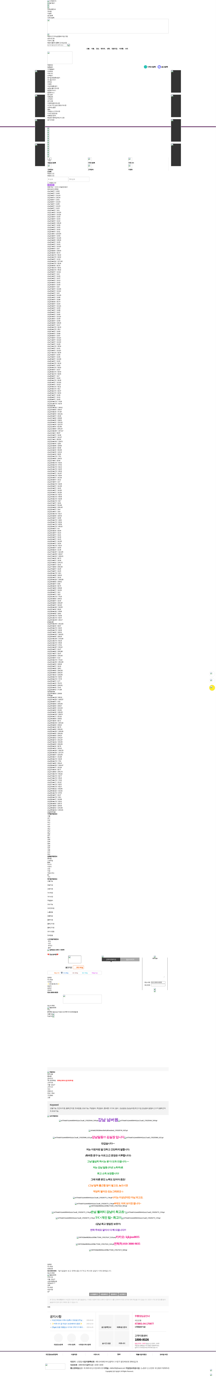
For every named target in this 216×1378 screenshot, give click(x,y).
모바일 (49, 11)
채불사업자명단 (141, 1354)
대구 (48, 824)
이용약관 (74, 1354)
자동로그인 (52, 183)
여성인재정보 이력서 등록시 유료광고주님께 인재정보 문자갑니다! (72, 1320)
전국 (48, 852)
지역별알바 (50, 69)
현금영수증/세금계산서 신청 (55, 118)
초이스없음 (50, 931)
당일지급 (50, 885)
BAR (48, 862)
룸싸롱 (49, 858)
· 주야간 (49, 945)
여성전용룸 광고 (52, 86)
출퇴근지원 (50, 924)
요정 (48, 869)
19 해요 (49, 82)
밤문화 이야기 (51, 90)
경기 (48, 818)
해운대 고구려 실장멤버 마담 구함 (57, 36)
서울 (48, 816)
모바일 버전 (164, 1354)
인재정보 (50, 71)
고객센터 (50, 99)
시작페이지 (52, 1)
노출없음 (50, 912)
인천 (48, 820)
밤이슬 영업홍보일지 (53, 78)
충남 (48, 833)
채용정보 (50, 65)
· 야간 (49, 943)
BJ (48, 875)
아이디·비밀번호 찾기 (61, 187)
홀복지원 (50, 920)
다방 (48, 871)
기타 (48, 877)
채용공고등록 (52, 163)
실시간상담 (50, 120)
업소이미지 (130, 959)
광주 (48, 835)
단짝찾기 (50, 75)
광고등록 (50, 15)
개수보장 (50, 896)
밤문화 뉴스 (50, 92)
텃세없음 (50, 935)
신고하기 (123, 1294)
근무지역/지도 (111, 959)
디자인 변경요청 (52, 113)
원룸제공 (50, 916)
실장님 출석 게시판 (53, 88)
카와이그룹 (50, 40)
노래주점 (50, 860)
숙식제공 (50, 893)
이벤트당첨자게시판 (53, 103)
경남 (48, 829)
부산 (48, 822)
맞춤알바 (50, 67)
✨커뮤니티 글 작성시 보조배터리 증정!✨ (72, 1324)
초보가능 (50, 904)
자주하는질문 (51, 107)
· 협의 (49, 948)
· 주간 (49, 941)
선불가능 (50, 881)
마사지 (49, 864)
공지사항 (50, 101)
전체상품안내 (51, 9)
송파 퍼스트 (50, 38)
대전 (48, 826)
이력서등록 (50, 18)
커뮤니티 (50, 73)
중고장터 (50, 95)
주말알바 (50, 900)
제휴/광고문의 (51, 115)
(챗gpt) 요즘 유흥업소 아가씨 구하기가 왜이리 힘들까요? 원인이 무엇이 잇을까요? (72, 1327)
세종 (48, 850)
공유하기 (114, 1294)
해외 (48, 854)
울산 (48, 837)
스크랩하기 (94, 1294)
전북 (48, 841)
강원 (48, 846)
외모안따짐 (50, 908)
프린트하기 (104, 1294)
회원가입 (50, 187)
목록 (48, 1307)
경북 (48, 839)
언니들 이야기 (51, 80)
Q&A (48, 109)
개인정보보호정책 (52, 1354)
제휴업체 (50, 97)
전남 (48, 831)
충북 (48, 843)
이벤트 (49, 13)
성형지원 (50, 889)
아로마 (49, 866)
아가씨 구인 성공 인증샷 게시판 (56, 105)
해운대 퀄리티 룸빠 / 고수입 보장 (57, 43)
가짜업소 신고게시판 (53, 111)
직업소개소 (50, 873)
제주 (48, 848)
